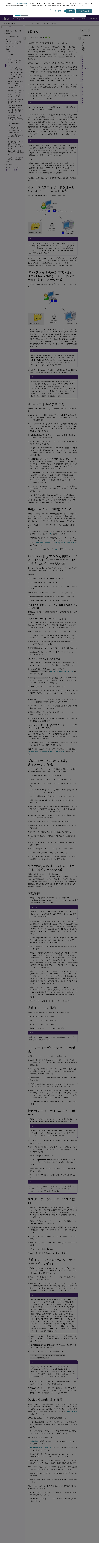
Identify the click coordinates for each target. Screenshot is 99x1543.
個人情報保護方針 (22, 3)
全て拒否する (84, 11)
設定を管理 (57, 11)
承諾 (70, 11)
